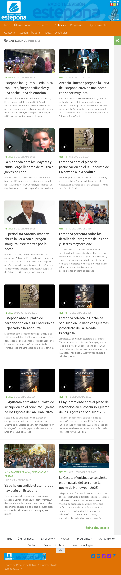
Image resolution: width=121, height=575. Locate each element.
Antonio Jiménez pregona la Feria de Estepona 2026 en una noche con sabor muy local (84, 88)
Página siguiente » (96, 527)
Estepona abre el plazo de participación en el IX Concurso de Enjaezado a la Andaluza (84, 167)
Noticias (59, 25)
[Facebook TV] (93, 556)
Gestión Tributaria (29, 32)
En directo (42, 25)
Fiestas (8, 77)
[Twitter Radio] (109, 556)
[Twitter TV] (99, 556)
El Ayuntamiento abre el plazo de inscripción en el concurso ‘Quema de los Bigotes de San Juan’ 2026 (29, 407)
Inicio (7, 25)
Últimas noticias (23, 25)
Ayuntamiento (98, 25)
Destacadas (39, 472)
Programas (76, 25)
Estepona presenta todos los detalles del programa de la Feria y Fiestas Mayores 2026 (83, 239)
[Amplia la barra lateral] (117, 40)
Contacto (9, 32)
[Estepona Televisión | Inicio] (60, 10)
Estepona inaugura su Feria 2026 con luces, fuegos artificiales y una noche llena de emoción (28, 88)
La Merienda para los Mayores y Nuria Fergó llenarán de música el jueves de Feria (29, 167)
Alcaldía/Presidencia (17, 472)
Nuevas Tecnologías (55, 32)
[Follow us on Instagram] (114, 556)
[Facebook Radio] (104, 556)
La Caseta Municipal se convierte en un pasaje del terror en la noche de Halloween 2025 (83, 482)
